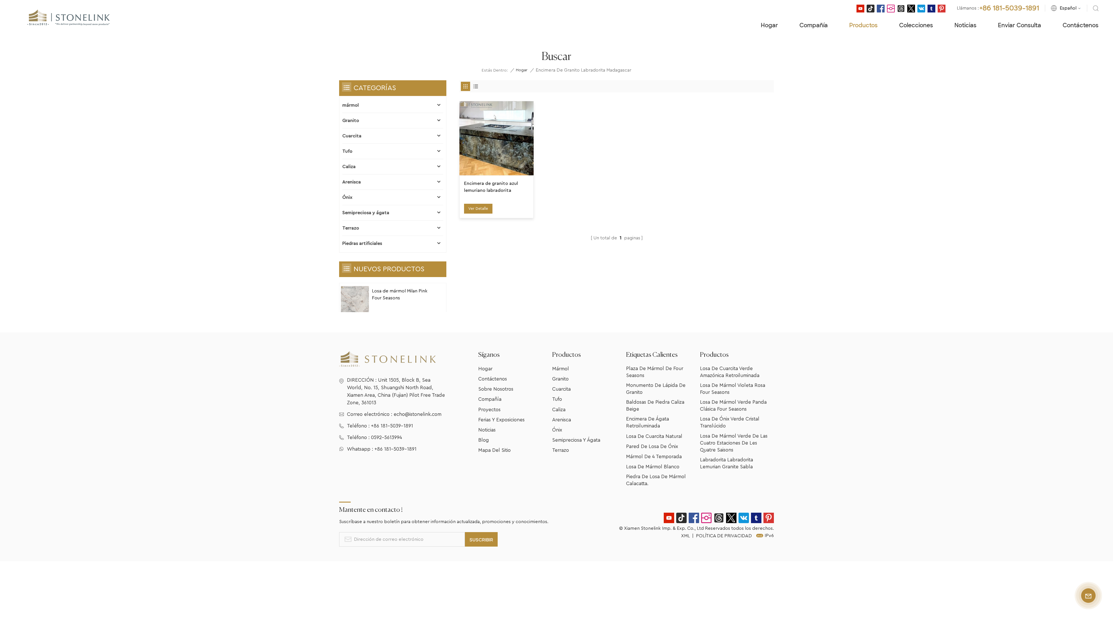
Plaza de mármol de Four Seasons (654, 372)
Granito (350, 120)
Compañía (813, 25)
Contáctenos (1081, 25)
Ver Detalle (478, 208)
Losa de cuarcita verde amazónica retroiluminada (729, 372)
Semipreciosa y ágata (365, 212)
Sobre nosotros (495, 389)
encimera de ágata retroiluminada (647, 422)
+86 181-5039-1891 (1009, 8)
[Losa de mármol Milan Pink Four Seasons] (355, 300)
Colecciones (916, 25)
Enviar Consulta (1019, 25)
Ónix (347, 197)
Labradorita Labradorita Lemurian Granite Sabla (726, 463)
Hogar (769, 25)
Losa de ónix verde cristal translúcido (729, 422)
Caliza (349, 166)
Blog (483, 440)
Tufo (347, 151)
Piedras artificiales (362, 243)
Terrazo (350, 228)
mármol (350, 105)
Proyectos (489, 409)
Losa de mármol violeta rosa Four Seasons (732, 389)
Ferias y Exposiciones (501, 419)
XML (685, 536)
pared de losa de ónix (652, 446)
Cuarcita (351, 136)
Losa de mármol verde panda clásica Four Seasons (733, 406)
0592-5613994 (386, 437)
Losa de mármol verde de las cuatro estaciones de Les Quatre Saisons (734, 443)
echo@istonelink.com (417, 414)
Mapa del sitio (494, 450)
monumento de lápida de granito (655, 389)
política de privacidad (724, 536)
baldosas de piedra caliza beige (655, 406)
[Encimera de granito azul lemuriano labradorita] (496, 138)
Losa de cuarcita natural (654, 436)
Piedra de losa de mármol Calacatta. (656, 480)
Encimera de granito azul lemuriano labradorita (491, 187)
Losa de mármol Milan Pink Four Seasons (400, 294)
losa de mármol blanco (652, 466)
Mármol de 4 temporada (654, 456)
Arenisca (351, 182)
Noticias (965, 25)
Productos (863, 25)
